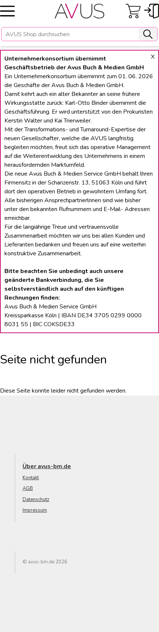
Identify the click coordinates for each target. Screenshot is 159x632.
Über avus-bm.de (47, 466)
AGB (28, 488)
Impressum (35, 510)
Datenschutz (36, 499)
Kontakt (31, 477)
